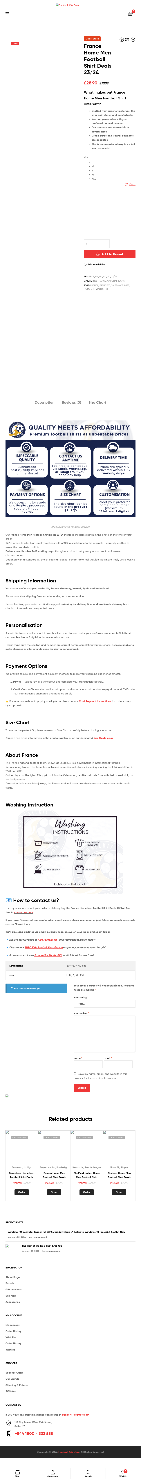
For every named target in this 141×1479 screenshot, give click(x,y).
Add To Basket (112, 254)
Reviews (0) (71, 402)
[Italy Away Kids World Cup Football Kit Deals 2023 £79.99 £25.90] (122, 39)
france (94, 285)
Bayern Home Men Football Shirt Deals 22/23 (54, 1175)
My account (12, 1325)
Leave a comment (38, 1237)
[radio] (113, 162)
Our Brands (12, 1378)
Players (124, 1167)
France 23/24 (107, 285)
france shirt (122, 285)
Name (78, 1058)
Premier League (93, 1167)
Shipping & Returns (17, 1385)
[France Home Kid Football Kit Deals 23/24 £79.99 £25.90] (132, 39)
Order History (13, 1331)
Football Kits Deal (68, 1452)
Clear (132, 184)
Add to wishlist (96, 264)
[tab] (44, 403)
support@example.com (75, 1414)
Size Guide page (103, 738)
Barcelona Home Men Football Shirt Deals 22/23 (21, 1175)
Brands (10, 1283)
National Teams (116, 280)
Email (108, 1058)
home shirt (90, 288)
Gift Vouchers (14, 1289)
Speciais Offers (15, 1372)
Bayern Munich (47, 1167)
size (86, 157)
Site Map (11, 1295)
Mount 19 (114, 1167)
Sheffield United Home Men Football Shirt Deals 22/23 (87, 1175)
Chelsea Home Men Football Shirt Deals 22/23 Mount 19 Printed (119, 1175)
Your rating (81, 997)
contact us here (23, 912)
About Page (13, 1277)
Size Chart (97, 402)
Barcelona (17, 1167)
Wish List (11, 1337)
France (102, 280)
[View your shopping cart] (130, 13)
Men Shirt (102, 288)
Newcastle (78, 1167)
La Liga (28, 1167)
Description (45, 402)
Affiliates (11, 1391)
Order (21, 1192)
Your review (81, 1013)
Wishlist (10, 1349)
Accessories (13, 1302)
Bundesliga (62, 1167)
